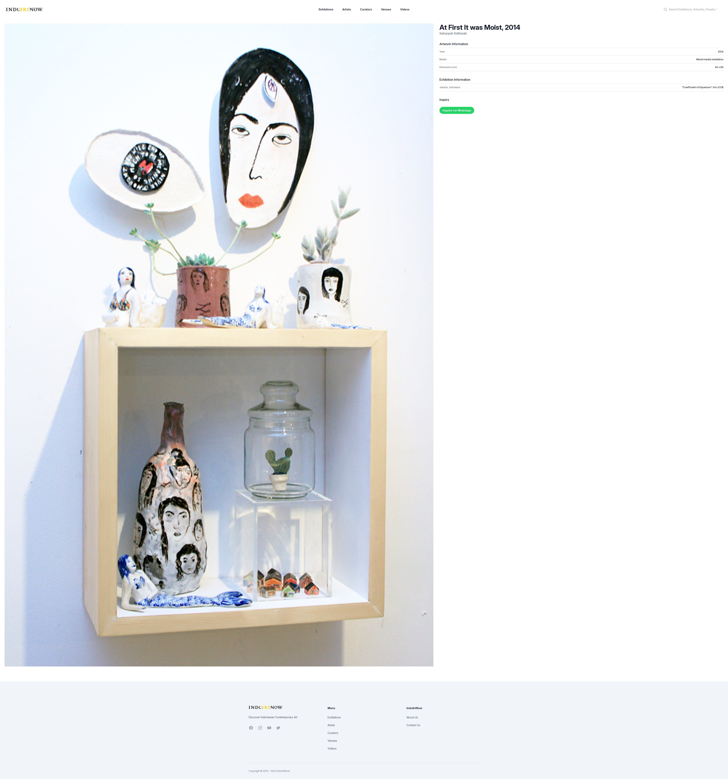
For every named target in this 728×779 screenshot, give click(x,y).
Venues (386, 9)
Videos (405, 9)
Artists (346, 9)
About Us (412, 717)
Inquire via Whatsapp (456, 110)
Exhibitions (326, 9)
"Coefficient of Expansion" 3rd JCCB (702, 87)
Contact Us (413, 725)
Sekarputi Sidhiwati (453, 33)
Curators (366, 9)
